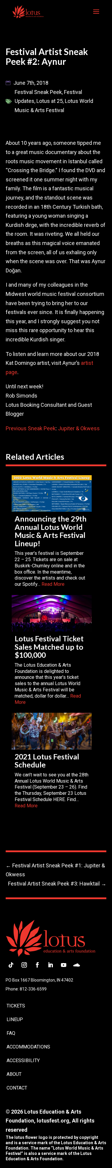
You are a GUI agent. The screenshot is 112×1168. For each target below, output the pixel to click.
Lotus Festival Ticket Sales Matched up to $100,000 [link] (49, 646)
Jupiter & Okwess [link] (79, 428)
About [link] (14, 1074)
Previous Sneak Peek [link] (31, 428)
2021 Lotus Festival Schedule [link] (47, 760)
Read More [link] (53, 584)
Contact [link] (17, 1088)
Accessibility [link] (23, 1060)
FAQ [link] (11, 1033)
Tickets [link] (16, 1006)
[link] (28, 11)
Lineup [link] (15, 1019)
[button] (96, 15)
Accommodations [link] (28, 1047)
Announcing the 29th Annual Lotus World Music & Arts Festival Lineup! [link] (51, 530)
